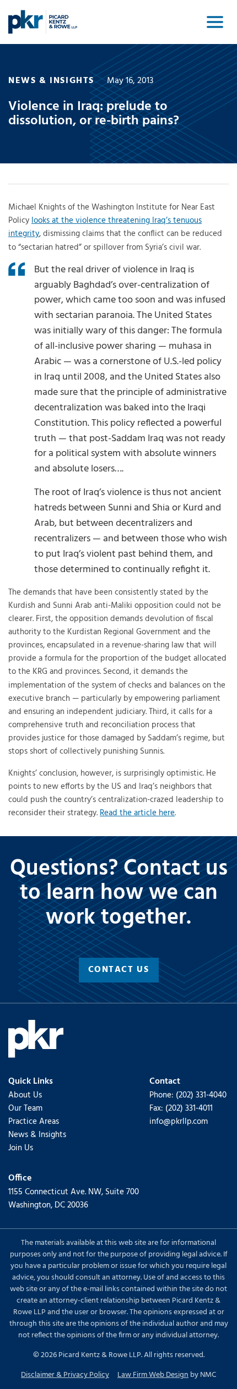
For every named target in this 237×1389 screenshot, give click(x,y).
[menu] (215, 22)
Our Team (25, 1108)
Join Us (20, 1148)
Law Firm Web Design (152, 1375)
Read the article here (137, 813)
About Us (25, 1095)
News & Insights (37, 1134)
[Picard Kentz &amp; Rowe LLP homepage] (42, 22)
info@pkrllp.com (178, 1121)
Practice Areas (33, 1121)
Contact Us (118, 970)
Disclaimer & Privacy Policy (65, 1375)
